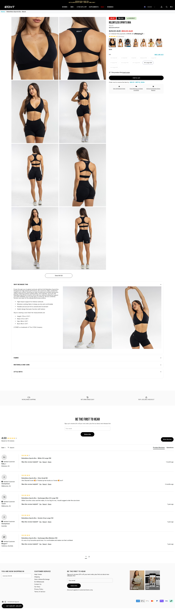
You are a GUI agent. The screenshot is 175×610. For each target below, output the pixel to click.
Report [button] (44, 462)
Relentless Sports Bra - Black (16, 11)
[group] (11, 438)
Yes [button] (40, 462)
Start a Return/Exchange (41, 579)
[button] (65, 7)
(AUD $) (149, 7)
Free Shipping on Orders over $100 (136, 89)
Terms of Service (39, 591)
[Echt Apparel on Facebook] (2, 602)
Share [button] (49, 462)
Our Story (37, 587)
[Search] (167, 7)
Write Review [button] (167, 439)
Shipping (158, 2)
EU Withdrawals (39, 582)
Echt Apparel (15, 601)
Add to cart (136, 78)
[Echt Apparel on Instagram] (5, 602)
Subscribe (87, 434)
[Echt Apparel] (10, 7)
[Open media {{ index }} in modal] (34, 48)
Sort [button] (3, 447)
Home (3, 11)
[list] (58, 143)
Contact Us (37, 584)
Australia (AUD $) (7, 576)
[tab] (159, 448)
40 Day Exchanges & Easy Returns (153, 89)
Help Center (167, 2)
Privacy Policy (38, 589)
